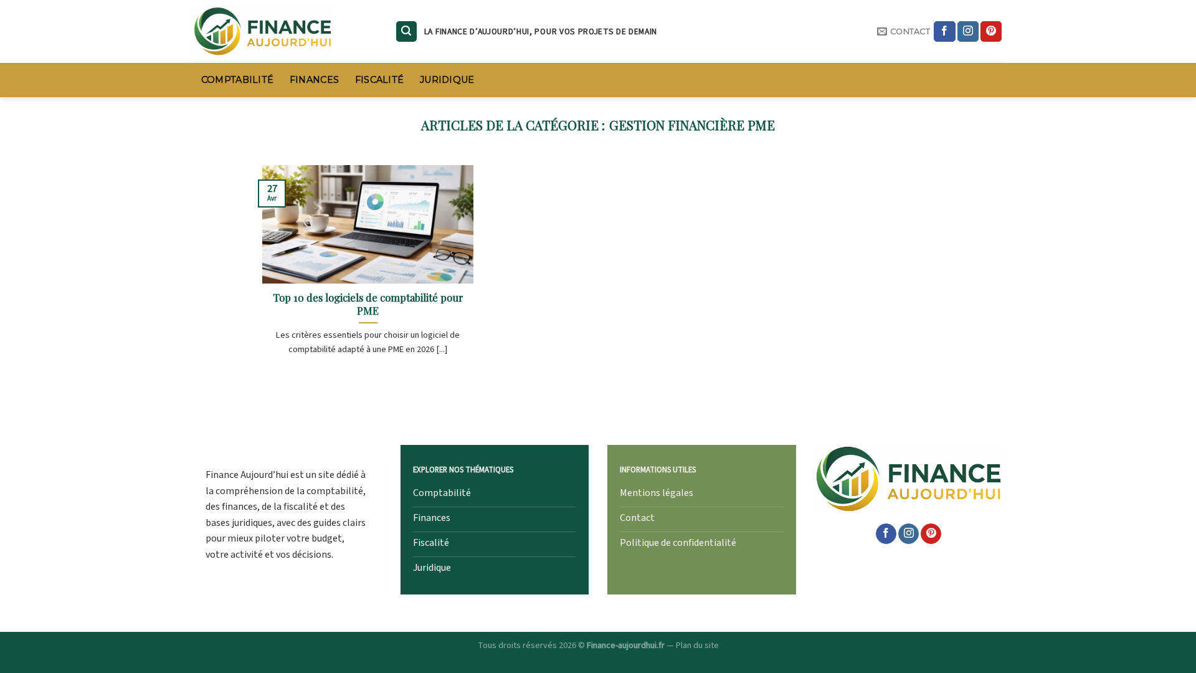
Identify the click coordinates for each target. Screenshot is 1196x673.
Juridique (447, 79)
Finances (314, 79)
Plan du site (697, 645)
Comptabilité (237, 79)
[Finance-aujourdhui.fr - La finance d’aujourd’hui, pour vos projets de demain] (284, 31)
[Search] (406, 31)
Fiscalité (379, 79)
